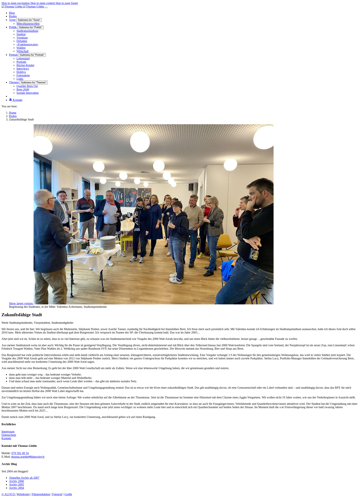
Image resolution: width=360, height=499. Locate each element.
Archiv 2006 (16, 481)
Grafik (68, 494)
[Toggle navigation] (46, 7)
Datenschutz (9, 435)
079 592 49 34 (20, 453)
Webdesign (23, 494)
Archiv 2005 (16, 484)
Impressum (8, 431)
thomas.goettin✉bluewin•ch (27, 456)
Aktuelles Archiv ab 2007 (24, 477)
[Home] (23, 6)
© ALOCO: (9, 494)
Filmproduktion (41, 494)
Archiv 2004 (16, 487)
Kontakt (6, 438)
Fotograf (57, 494)
